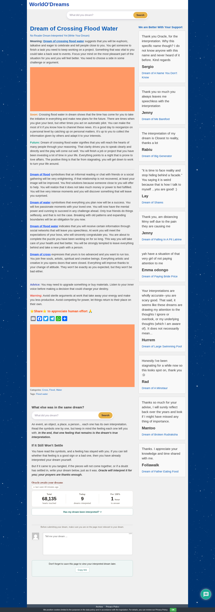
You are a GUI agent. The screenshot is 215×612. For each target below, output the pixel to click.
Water (59, 390)
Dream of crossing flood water (63, 41)
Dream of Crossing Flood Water (74, 28)
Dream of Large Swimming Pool (162, 346)
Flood (52, 390)
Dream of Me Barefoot (156, 119)
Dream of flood (40, 174)
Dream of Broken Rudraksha (160, 434)
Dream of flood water (44, 226)
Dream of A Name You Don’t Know (159, 75)
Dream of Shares (152, 202)
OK (173, 610)
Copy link (82, 570)
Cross (45, 390)
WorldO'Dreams (49, 4)
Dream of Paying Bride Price (160, 276)
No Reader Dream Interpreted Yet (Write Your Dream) (59, 35)
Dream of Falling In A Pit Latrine (162, 239)
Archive (99, 607)
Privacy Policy (112, 607)
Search (140, 15)
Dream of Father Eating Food (160, 471)
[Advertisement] (82, 89)
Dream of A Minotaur (155, 388)
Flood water (42, 394)
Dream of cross (40, 254)
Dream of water (40, 202)
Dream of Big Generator (157, 156)
